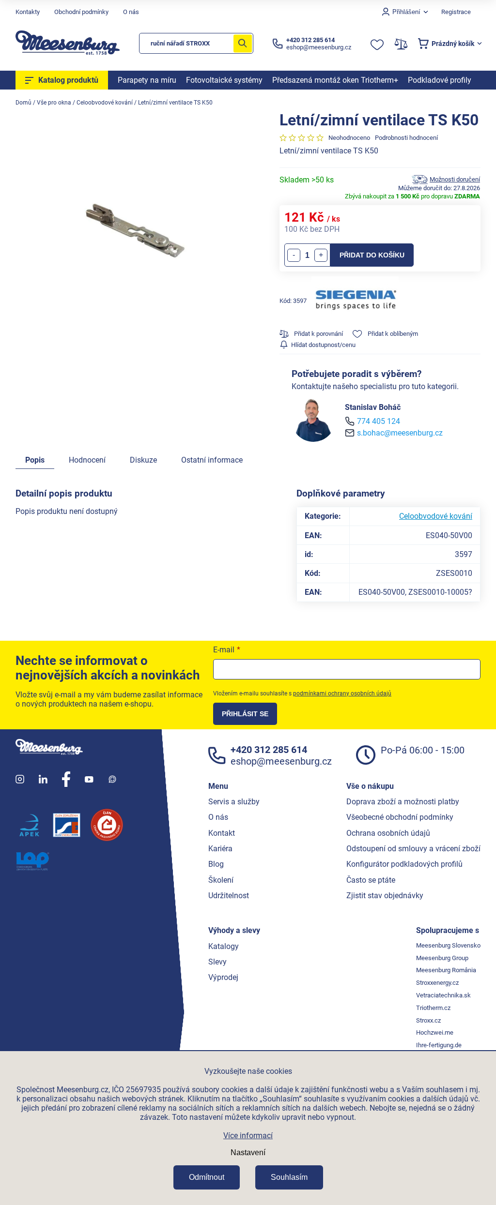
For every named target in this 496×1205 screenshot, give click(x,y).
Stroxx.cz (428, 1020)
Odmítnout (206, 1177)
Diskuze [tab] (143, 460)
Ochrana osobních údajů (388, 833)
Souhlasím (289, 1177)
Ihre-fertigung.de (439, 1045)
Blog (216, 864)
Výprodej (223, 977)
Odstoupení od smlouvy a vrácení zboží (413, 848)
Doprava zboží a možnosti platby (402, 801)
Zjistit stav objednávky (384, 895)
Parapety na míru (147, 80)
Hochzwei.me (434, 1032)
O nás (131, 11)
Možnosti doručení (455, 179)
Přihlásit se (245, 714)
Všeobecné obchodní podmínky (399, 817)
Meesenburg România (446, 970)
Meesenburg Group (442, 958)
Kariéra (220, 848)
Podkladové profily (439, 80)
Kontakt (221, 833)
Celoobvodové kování (435, 516)
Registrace (456, 11)
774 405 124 (378, 421)
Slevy (217, 961)
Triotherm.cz (433, 1007)
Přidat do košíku (372, 255)
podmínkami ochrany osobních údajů (342, 693)
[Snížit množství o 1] (293, 255)
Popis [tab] (35, 460)
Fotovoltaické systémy (224, 80)
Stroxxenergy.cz (437, 982)
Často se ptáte (370, 880)
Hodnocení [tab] (87, 460)
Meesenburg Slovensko (448, 945)
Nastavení (248, 1152)
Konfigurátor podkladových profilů (404, 864)
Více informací (248, 1135)
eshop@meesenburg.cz (281, 761)
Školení (220, 880)
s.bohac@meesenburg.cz (400, 432)
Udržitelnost (228, 895)
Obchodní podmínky (81, 11)
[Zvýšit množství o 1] (320, 255)
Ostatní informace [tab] (212, 460)
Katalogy (223, 946)
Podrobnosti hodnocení (406, 137)
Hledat (242, 43)
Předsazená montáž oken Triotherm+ (335, 80)
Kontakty (28, 11)
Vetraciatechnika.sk (443, 995)
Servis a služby (234, 801)
